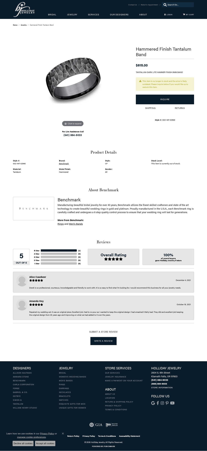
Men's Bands (76, 223)
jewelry (24, 25)
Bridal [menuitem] (62, 372)
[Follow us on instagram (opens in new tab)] (162, 403)
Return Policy (73, 436)
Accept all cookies (45, 443)
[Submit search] (164, 4)
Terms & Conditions (116, 409)
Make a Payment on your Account (124, 380)
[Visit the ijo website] (112, 425)
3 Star (36, 256)
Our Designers (119, 14)
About (143, 14)
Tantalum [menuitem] (18, 403)
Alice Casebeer (37, 276)
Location (110, 398)
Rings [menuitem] (62, 384)
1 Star (36, 263)
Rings (61, 223)
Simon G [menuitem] (17, 400)
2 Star (36, 260)
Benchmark (64, 163)
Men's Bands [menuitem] (66, 380)
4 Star (36, 253)
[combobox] (180, 4)
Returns (180, 108)
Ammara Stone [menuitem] (21, 376)
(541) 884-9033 (73, 135)
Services (93, 14)
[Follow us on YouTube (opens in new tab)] (172, 403)
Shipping (150, 108)
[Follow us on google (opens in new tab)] (153, 403)
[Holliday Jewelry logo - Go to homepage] (30, 9)
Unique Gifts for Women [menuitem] (72, 407)
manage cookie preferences (31, 437)
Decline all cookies (23, 443)
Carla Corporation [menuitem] (23, 384)
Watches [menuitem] (63, 400)
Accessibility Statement (129, 436)
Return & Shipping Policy (119, 401)
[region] (72, 78)
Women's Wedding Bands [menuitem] (72, 376)
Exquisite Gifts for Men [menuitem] (72, 403)
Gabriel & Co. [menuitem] (20, 392)
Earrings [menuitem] (64, 388)
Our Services (112, 372)
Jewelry (72, 14)
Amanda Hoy (36, 301)
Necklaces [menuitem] (65, 392)
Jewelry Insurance (115, 376)
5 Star (36, 250)
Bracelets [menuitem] (65, 396)
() (79, 250)
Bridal (52, 14)
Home (15, 25)
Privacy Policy (113, 405)
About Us (110, 394)
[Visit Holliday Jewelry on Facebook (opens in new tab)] (158, 403)
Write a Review (103, 340)
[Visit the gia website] (95, 425)
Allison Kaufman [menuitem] (22, 372)
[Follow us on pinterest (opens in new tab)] (167, 403)
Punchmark (109, 446)
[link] (133, 4)
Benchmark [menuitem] (19, 380)
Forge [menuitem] (16, 388)
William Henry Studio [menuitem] (25, 407)
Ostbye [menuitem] (17, 396)
